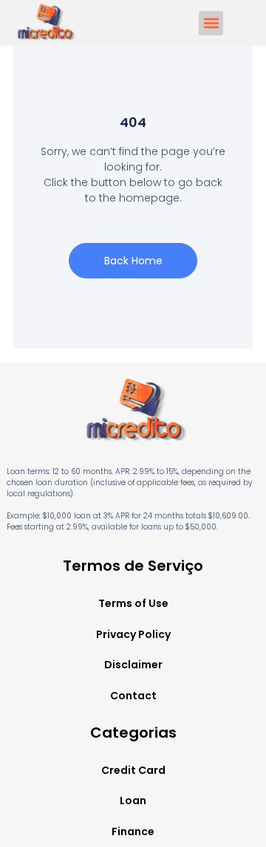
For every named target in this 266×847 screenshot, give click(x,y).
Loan (133, 800)
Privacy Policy (133, 634)
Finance (133, 831)
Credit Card (133, 770)
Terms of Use (133, 603)
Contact (133, 695)
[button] (211, 23)
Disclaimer (133, 664)
